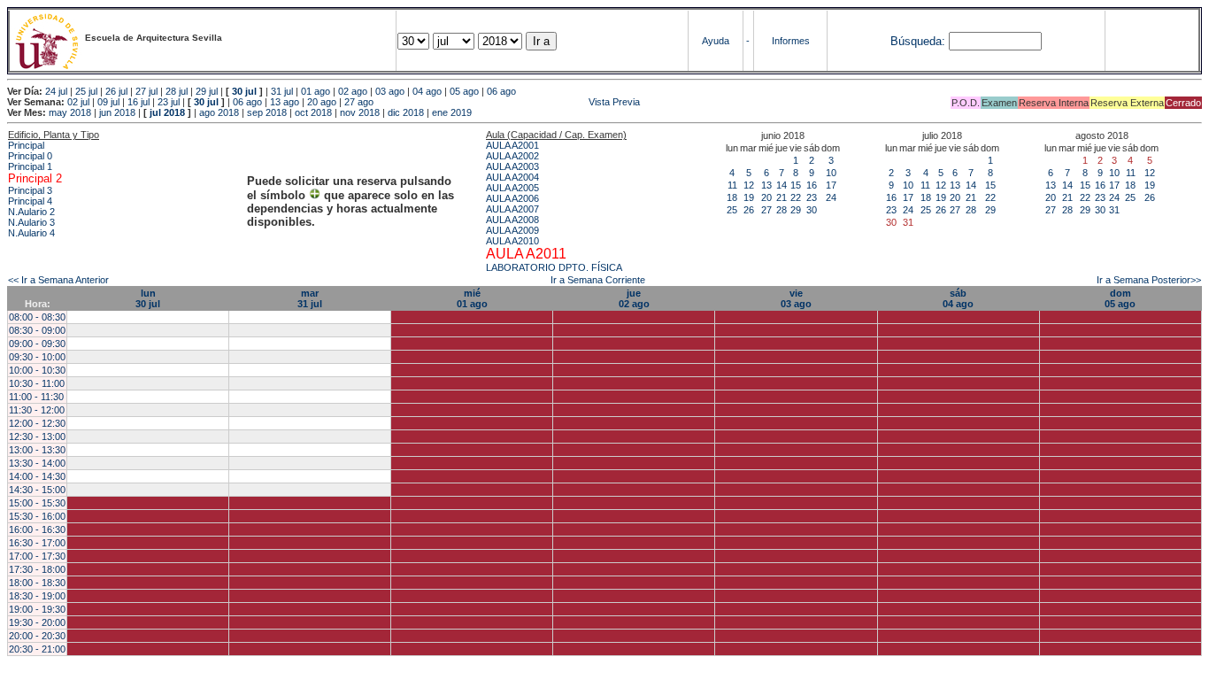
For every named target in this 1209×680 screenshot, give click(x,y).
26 (748, 210)
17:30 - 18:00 (37, 569)
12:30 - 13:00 (37, 436)
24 (831, 197)
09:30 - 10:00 (37, 357)
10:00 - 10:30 (37, 370)
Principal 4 (30, 201)
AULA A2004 (512, 177)
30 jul (244, 91)
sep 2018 (267, 112)
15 (795, 185)
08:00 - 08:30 (37, 317)
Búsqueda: (917, 41)
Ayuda (715, 40)
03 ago (389, 91)
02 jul (78, 102)
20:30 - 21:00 (37, 649)
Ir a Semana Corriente (598, 279)
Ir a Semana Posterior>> (1149, 279)
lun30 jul (147, 298)
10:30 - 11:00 (37, 383)
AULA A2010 (512, 241)
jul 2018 (167, 112)
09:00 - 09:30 (37, 343)
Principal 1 (30, 166)
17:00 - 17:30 (37, 556)
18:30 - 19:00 (37, 596)
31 (1114, 210)
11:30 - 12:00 (37, 410)
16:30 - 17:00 (37, 542)
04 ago (427, 91)
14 (781, 185)
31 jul (282, 91)
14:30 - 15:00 (37, 489)
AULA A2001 (512, 145)
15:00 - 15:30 (37, 503)
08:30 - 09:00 (37, 330)
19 (748, 197)
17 (831, 185)
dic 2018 (406, 112)
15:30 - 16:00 (37, 516)
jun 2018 (117, 112)
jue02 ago (634, 298)
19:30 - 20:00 (37, 622)
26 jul (116, 91)
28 (781, 210)
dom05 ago (1120, 298)
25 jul (86, 91)
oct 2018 (313, 112)
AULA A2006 (512, 198)
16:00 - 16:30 (37, 529)
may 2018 (70, 112)
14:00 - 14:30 (37, 476)
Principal (26, 145)
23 (811, 197)
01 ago (315, 91)
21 (781, 197)
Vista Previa (508, 102)
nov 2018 (360, 112)
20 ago (321, 102)
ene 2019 (452, 112)
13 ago (284, 102)
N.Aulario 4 (31, 233)
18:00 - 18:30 (37, 582)
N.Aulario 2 (31, 211)
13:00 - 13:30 (37, 449)
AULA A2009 (512, 230)
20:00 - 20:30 (37, 635)
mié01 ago (472, 298)
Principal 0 (30, 156)
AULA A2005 (512, 187)
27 (766, 210)
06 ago (501, 91)
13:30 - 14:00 (37, 463)
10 (831, 172)
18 (732, 197)
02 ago (352, 91)
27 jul (146, 91)
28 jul (177, 91)
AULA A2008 (512, 219)
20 (766, 197)
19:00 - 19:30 (37, 609)
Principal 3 (30, 190)
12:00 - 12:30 (37, 423)
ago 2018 (219, 112)
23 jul (169, 102)
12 (748, 185)
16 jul (138, 102)
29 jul (207, 91)
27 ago (358, 102)
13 (766, 185)
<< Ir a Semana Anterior (58, 279)
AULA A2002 (512, 156)
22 (795, 197)
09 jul (108, 102)
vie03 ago (796, 298)
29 (795, 210)
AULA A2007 (512, 209)
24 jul (56, 91)
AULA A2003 (512, 166)
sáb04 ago (958, 298)
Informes (791, 40)
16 (811, 185)
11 (732, 185)
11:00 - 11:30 (36, 396)
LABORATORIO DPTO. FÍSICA (554, 267)
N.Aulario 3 (31, 222)
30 (811, 210)
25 (732, 210)
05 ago (464, 91)
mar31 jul (309, 298)
